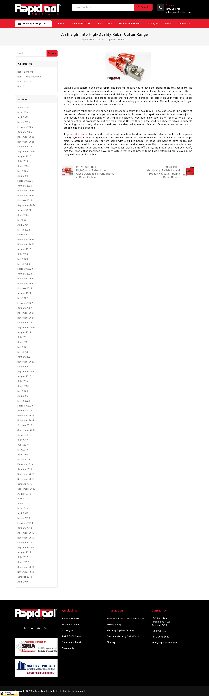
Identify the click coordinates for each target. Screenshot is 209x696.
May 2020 (22, 391)
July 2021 (22, 337)
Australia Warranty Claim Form (123, 636)
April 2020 (22, 396)
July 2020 (22, 381)
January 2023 (24, 273)
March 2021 (23, 352)
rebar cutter (81, 134)
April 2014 (22, 581)
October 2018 (24, 484)
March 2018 (23, 518)
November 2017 (25, 537)
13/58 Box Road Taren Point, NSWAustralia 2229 (161, 622)
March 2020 (23, 401)
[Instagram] (45, 628)
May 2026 (22, 112)
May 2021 (22, 347)
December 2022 (25, 278)
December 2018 (25, 474)
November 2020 (25, 361)
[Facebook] (18, 628)
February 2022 (25, 303)
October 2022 (24, 288)
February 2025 (25, 181)
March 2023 (23, 264)
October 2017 (24, 542)
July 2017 (22, 557)
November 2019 (25, 420)
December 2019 (25, 415)
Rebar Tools (105, 23)
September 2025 (26, 151)
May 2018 (22, 508)
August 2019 (24, 435)
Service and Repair (129, 23)
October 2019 (24, 425)
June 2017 (23, 562)
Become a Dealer (71, 624)
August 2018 (24, 493)
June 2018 (23, 503)
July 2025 (22, 161)
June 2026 (23, 107)
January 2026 (24, 132)
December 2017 (25, 533)
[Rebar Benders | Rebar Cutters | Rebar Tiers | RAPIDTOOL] (38, 9)
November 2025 (25, 141)
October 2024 (24, 200)
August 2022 (24, 293)
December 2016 (25, 567)
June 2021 (23, 342)
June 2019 (23, 445)
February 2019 (25, 464)
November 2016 (25, 572)
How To (21, 86)
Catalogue (152, 23)
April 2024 (22, 225)
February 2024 (25, 234)
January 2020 (24, 410)
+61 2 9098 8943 (160, 636)
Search (145, 7)
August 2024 (24, 210)
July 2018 (22, 498)
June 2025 (23, 166)
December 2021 (25, 313)
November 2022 (25, 283)
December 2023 (25, 239)
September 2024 (26, 205)
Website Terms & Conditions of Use (126, 618)
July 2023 (22, 254)
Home (61, 23)
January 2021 (24, 357)
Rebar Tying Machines (29, 76)
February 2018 (25, 523)
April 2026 (22, 117)
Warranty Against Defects (120, 630)
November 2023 (25, 244)
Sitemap (111, 642)
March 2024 (23, 229)
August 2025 (24, 156)
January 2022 (24, 308)
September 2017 (26, 547)
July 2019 (22, 440)
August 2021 (24, 332)
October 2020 (24, 366)
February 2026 (25, 127)
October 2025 (24, 146)
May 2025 (22, 171)
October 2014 (24, 577)
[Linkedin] (32, 628)
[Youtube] (38, 628)
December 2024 (25, 190)
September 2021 (26, 327)
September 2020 (26, 371)
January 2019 (24, 469)
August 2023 (24, 249)
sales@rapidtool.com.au (178, 12)
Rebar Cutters (24, 81)
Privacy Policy (114, 624)
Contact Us (184, 23)
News (168, 23)
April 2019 (22, 454)
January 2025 (24, 185)
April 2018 (22, 513)
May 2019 (22, 449)
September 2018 (26, 489)
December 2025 (25, 137)
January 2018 (24, 528)
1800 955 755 (159, 631)
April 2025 (22, 176)
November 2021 (25, 317)
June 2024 (23, 215)
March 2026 (23, 122)
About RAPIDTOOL (81, 23)
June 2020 (23, 386)
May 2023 (22, 259)
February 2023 (25, 269)
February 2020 (25, 405)
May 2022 (22, 298)
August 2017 (24, 552)
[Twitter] (25, 628)
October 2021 (24, 322)
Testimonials (69, 648)
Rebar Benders (117, 39)
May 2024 (22, 220)
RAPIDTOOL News (71, 636)
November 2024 (25, 195)
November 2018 (25, 479)
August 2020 (24, 376)
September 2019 (26, 430)
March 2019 (23, 459)
